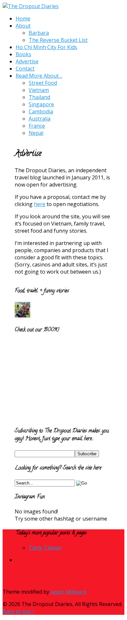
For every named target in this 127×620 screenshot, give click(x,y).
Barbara (39, 32)
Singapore (41, 104)
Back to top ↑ (19, 611)
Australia (39, 118)
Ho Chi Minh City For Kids (46, 47)
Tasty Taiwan (45, 547)
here (39, 204)
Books (23, 54)
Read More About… (39, 75)
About (23, 25)
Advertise (27, 61)
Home (23, 18)
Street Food (43, 82)
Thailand (39, 97)
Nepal (36, 132)
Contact (25, 68)
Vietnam (39, 90)
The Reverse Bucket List (58, 40)
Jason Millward (68, 591)
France (37, 125)
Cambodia (41, 111)
